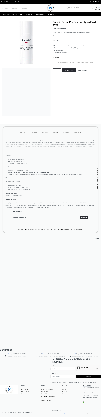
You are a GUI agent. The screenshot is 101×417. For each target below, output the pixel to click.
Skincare (80, 229)
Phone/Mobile (54, 373)
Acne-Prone (28, 229)
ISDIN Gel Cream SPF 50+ (17, 281)
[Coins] (98, 2)
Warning (55, 132)
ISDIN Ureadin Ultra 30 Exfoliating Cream (84, 281)
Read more (20, 1)
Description (23, 132)
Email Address (54, 366)
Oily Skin (53, 229)
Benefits (34, 132)
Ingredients (66, 132)
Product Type (60, 229)
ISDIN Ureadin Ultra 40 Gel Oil (17, 332)
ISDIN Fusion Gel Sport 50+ (50, 281)
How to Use (45, 132)
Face (33, 229)
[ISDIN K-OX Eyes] (50, 312)
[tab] (23, 132)
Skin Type (74, 229)
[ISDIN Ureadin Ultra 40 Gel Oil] (16, 312)
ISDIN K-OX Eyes (50, 332)
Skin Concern (68, 229)
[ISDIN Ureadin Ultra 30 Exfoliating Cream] (84, 261)
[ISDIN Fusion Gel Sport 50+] (50, 261)
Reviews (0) (77, 132)
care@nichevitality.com (47, 400)
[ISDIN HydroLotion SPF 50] (84, 312)
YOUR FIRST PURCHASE (91, 386)
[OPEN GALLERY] (26, 42)
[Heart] (96, 2)
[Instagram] (93, 2)
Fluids (49, 229)
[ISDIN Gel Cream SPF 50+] (16, 261)
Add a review (84, 217)
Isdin (17, 328)
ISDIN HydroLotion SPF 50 (84, 332)
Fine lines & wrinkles (41, 229)
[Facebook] (90, 2)
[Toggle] (8, 155)
